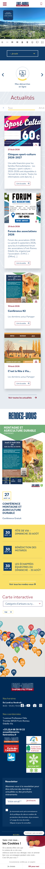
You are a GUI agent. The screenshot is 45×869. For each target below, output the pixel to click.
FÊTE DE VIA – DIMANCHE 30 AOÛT (27, 532)
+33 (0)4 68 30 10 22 (14, 729)
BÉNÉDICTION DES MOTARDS (25, 549)
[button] (22, 631)
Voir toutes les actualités (20, 397)
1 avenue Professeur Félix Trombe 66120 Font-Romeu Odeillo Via (16, 721)
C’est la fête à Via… (19, 371)
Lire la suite (21, 183)
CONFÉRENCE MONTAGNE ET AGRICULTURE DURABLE (12, 508)
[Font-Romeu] (22, 4)
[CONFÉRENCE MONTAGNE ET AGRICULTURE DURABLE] (22, 456)
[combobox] (22, 604)
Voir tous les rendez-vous (21, 584)
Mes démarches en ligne (22, 85)
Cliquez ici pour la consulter (20, 823)
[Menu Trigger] (4, 3)
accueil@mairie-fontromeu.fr (11, 733)
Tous (10, 108)
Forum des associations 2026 (22, 232)
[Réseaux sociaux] (28, 705)
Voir (5, 612)
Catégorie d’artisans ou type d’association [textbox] (20, 603)
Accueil (16, 835)
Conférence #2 (17, 310)
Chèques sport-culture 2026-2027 (22, 156)
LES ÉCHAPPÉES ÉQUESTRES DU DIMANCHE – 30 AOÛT (28, 567)
